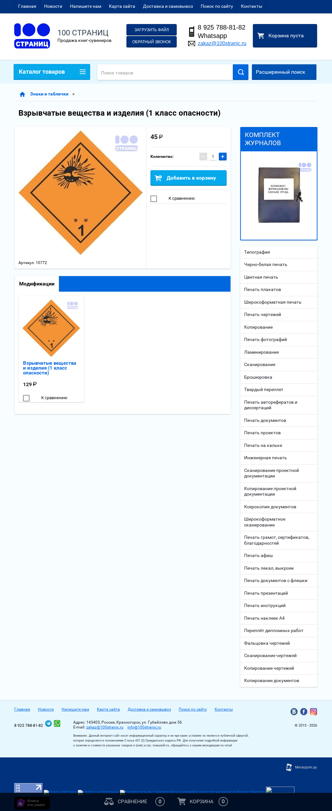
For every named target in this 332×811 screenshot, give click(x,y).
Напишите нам (85, 6)
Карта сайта (122, 6)
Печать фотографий (265, 339)
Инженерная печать (265, 457)
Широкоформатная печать (273, 302)
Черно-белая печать (265, 264)
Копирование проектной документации (270, 491)
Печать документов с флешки (275, 580)
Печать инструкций (265, 605)
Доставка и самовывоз (168, 6)
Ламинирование (261, 352)
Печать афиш (258, 555)
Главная (27, 6)
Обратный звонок (151, 42)
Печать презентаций (266, 593)
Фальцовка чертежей (267, 643)
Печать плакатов (262, 289)
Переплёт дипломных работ (273, 630)
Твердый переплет (263, 389)
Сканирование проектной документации (271, 473)
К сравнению (181, 198)
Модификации (36, 284)
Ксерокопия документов (270, 506)
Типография (257, 252)
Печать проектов (262, 432)
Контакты (251, 6)
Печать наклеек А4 (264, 618)
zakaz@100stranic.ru (222, 43)
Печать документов (265, 420)
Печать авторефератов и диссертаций (270, 405)
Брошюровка (258, 377)
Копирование (258, 327)
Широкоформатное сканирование (264, 521)
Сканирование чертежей (270, 655)
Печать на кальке (263, 445)
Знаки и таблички (49, 93)
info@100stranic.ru (144, 727)
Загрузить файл (152, 30)
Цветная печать (261, 277)
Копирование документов (271, 680)
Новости (53, 6)
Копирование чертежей (269, 668)
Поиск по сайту (217, 6)
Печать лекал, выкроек (269, 568)
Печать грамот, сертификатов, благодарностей (276, 540)
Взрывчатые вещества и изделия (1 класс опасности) (49, 368)
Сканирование (259, 364)
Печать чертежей (262, 314)
